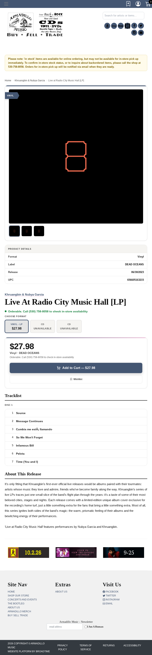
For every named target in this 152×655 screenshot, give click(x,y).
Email (109, 603)
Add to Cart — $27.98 (78, 368)
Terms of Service (86, 647)
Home (8, 80)
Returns (109, 645)
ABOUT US (14, 607)
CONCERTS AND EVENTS (22, 599)
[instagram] (134, 32)
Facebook (112, 591)
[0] (148, 5)
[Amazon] (107, 25)
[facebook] (134, 25)
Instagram (112, 599)
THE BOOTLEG (16, 603)
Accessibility (132, 645)
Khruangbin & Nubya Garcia (30, 80)
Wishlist (77, 379)
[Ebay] (114, 25)
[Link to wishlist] (128, 4)
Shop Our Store (18, 595)
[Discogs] (120, 25)
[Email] (141, 32)
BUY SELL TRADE (18, 615)
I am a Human (95, 626)
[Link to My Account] (138, 4)
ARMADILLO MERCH (19, 611)
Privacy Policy (62, 647)
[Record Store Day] (127, 25)
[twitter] (141, 25)
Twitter (110, 595)
